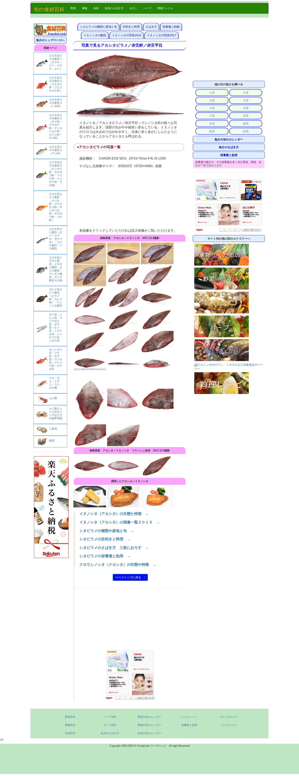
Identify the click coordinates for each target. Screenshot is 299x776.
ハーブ (147, 8)
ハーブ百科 (110, 716)
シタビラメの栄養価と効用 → (105, 556)
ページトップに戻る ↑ (130, 577)
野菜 (75, 8)
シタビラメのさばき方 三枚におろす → (114, 548)
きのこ (133, 8)
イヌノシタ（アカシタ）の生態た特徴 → (114, 514)
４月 (246, 100)
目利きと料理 (131, 26)
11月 (212, 131)
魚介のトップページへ (50, 40)
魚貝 (96, 8)
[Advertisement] (129, 198)
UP (2, 739)
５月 (212, 108)
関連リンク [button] (164, 8)
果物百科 (70, 725)
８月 (246, 115)
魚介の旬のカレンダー (229, 139)
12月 (246, 131)
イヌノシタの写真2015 (126, 35)
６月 (246, 108)
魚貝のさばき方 (114, 8)
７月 (212, 115)
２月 (246, 92)
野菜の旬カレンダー (150, 716)
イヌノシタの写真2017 (161, 35)
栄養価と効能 (171, 26)
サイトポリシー (229, 716)
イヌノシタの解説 (94, 35)
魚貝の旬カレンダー (150, 733)
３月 (212, 100)
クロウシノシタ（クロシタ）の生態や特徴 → (117, 565)
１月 (212, 92)
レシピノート (189, 716)
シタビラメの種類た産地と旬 (98, 26)
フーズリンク (229, 725)
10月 (246, 123)
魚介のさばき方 (229, 147)
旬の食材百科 (49, 9)
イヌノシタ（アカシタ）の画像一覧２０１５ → (119, 522)
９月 (212, 123)
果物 (84, 8)
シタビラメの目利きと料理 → (105, 539)
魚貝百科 (70, 733)
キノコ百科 (110, 725)
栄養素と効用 (228, 155)
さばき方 (151, 26)
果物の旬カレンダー (150, 725)
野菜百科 (70, 716)
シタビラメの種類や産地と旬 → (106, 531)
